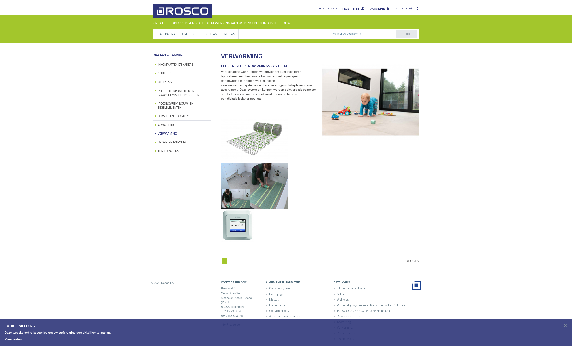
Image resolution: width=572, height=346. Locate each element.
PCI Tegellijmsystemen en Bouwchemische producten (178, 92)
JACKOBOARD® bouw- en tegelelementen (175, 105)
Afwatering (166, 124)
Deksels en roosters (174, 116)
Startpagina (166, 33)
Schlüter (165, 73)
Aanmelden (377, 8)
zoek (407, 34)
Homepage (276, 294)
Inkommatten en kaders (175, 64)
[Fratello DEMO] (183, 11)
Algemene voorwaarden (284, 316)
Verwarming (167, 133)
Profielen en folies (172, 142)
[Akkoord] (564, 325)
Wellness (165, 82)
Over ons (189, 33)
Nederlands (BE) (405, 8)
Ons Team (210, 33)
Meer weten (13, 339)
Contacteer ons (279, 310)
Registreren (350, 8)
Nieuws (229, 33)
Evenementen (277, 305)
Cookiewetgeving (280, 288)
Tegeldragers (168, 151)
